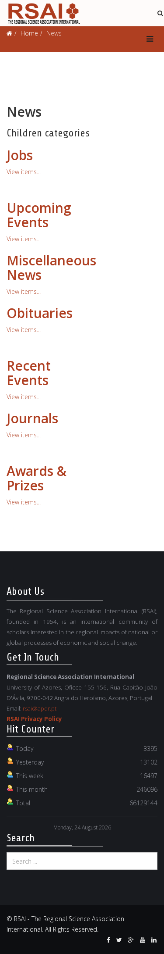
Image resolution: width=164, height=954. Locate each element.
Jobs (20, 155)
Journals (32, 418)
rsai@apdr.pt (39, 708)
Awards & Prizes (36, 478)
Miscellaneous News (51, 267)
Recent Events (29, 373)
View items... (24, 172)
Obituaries (40, 313)
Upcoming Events (39, 215)
